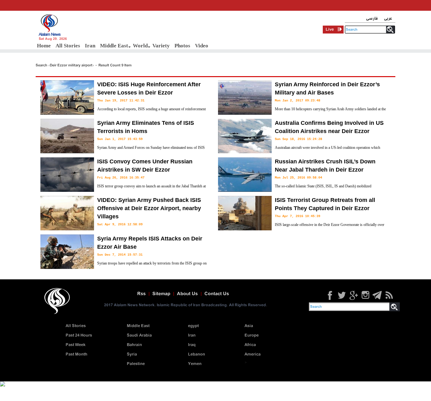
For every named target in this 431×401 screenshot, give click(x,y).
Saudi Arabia (139, 335)
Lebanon (196, 354)
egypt (193, 326)
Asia (249, 326)
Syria (132, 354)
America (253, 354)
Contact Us (216, 294)
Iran (90, 46)
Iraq (192, 345)
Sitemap (161, 294)
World (140, 46)
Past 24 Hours (79, 335)
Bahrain (134, 345)
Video (201, 46)
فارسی (372, 18)
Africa (250, 345)
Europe (252, 335)
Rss (141, 294)
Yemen (195, 364)
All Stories (68, 46)
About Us (187, 294)
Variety (161, 46)
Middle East (114, 46)
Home (44, 46)
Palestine (136, 364)
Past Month (76, 354)
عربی (388, 18)
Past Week (76, 345)
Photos (182, 46)
